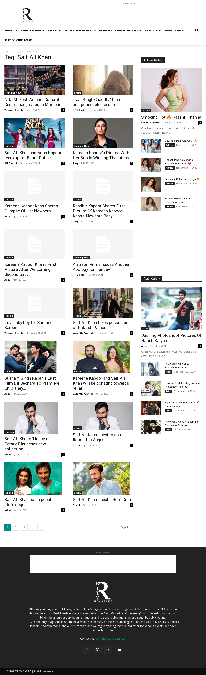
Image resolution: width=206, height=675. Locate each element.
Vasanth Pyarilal (14, 109)
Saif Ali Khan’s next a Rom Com (102, 499)
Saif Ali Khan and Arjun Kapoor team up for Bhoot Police (32, 155)
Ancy (75, 163)
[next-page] (40, 527)
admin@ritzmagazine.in (111, 638)
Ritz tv (10, 40)
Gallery (132, 30)
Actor (145, 328)
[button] (197, 31)
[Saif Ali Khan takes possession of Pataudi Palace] (103, 303)
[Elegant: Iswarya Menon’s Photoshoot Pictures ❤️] (151, 165)
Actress (146, 110)
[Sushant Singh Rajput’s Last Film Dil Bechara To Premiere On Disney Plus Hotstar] (34, 357)
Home (9, 30)
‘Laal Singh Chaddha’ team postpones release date (97, 102)
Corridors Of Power (111, 30)
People (69, 30)
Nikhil (8, 454)
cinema (178, 30)
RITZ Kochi (79, 109)
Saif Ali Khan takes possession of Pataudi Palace (102, 325)
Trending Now (86, 30)
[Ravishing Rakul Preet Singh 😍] (151, 184)
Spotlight (21, 30)
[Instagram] (98, 650)
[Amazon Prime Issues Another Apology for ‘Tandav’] (103, 244)
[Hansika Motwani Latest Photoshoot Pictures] (151, 204)
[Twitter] (108, 650)
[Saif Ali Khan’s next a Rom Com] (103, 478)
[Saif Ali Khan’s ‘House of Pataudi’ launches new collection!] (34, 418)
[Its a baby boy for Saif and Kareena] (34, 303)
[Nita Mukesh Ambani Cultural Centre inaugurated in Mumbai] (34, 80)
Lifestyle (151, 30)
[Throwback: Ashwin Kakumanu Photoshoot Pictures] (151, 427)
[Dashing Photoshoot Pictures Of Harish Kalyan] (171, 309)
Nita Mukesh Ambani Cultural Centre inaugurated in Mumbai (32, 102)
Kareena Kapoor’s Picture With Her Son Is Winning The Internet (102, 155)
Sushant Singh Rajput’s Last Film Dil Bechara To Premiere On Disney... (31, 383)
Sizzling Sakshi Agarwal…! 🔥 (181, 140)
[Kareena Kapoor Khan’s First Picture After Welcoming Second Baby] (34, 244)
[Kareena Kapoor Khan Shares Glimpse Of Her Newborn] (34, 186)
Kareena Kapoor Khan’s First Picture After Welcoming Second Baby (30, 269)
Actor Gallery (152, 278)
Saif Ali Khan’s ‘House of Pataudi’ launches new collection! (27, 443)
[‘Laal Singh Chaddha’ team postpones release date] (103, 80)
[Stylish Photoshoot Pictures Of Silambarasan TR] (151, 408)
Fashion (35, 30)
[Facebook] (87, 650)
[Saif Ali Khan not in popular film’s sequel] (34, 478)
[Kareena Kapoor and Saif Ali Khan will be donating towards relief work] (103, 357)
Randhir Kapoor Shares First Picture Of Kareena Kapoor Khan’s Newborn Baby (99, 211)
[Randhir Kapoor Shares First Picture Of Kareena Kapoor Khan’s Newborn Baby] (103, 186)
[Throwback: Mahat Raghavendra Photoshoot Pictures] (151, 388)
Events (53, 30)
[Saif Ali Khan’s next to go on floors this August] (103, 416)
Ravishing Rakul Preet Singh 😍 (182, 179)
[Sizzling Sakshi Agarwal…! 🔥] (151, 146)
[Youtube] (119, 650)
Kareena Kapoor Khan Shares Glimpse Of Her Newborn (31, 208)
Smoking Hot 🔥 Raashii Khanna (171, 117)
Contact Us (24, 40)
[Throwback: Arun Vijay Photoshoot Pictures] (151, 369)
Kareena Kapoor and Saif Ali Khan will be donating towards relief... (101, 383)
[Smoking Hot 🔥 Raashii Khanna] (171, 90)
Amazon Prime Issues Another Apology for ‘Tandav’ (101, 267)
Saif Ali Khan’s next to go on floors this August (99, 437)
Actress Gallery (153, 60)
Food (168, 30)
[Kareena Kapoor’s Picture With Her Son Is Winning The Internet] (103, 133)
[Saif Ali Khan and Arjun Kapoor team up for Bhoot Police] (34, 133)
